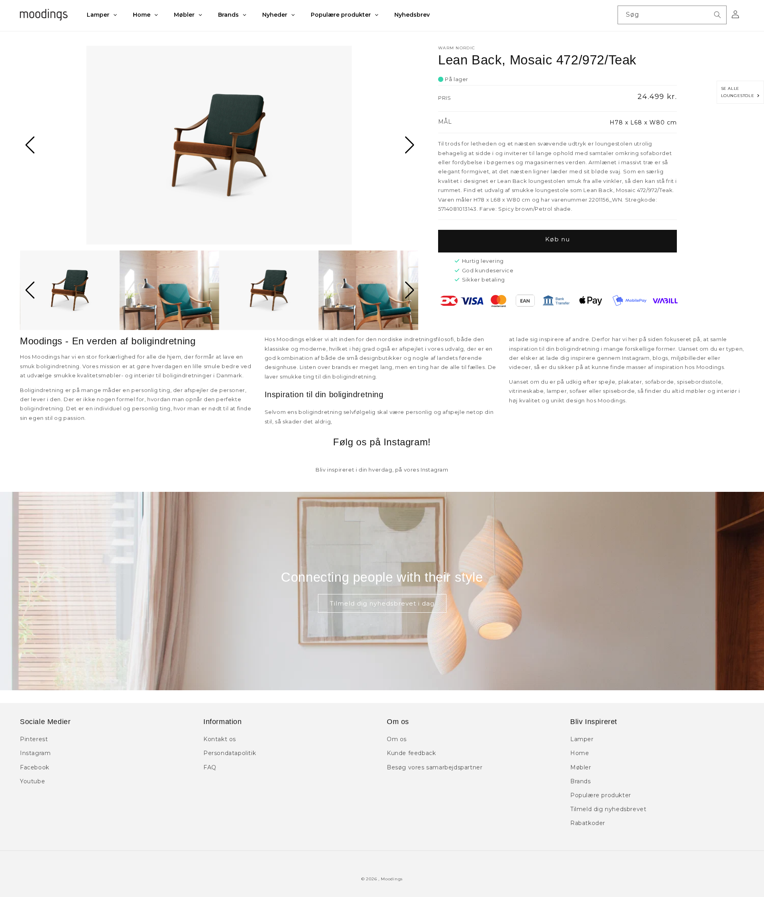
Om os (397, 739)
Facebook (34, 767)
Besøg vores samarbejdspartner (434, 767)
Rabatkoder (587, 823)
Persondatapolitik (229, 753)
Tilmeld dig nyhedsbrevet (608, 809)
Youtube (32, 781)
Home (579, 753)
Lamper (582, 739)
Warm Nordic (456, 47)
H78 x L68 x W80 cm (643, 122)
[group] (219, 145)
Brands (580, 781)
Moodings (392, 878)
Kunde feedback (411, 753)
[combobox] (672, 15)
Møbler (580, 767)
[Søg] (717, 14)
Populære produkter (600, 795)
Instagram (35, 753)
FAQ (209, 767)
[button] (29, 145)
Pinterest (34, 739)
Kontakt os (219, 739)
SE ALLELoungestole (739, 92)
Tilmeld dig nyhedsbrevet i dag (382, 603)
